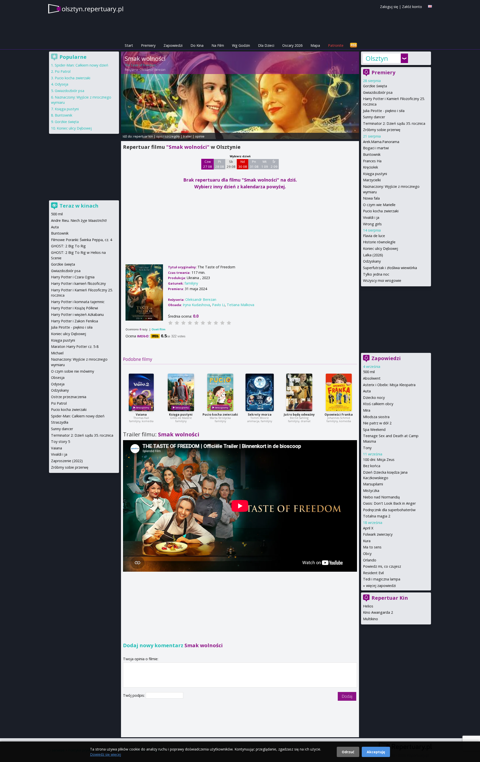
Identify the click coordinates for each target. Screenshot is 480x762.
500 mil (369, 371)
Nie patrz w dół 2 (377, 423)
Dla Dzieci (266, 45)
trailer (187, 136)
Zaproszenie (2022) (67, 460)
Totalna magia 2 (376, 516)
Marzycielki (372, 180)
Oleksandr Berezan (153, 70)
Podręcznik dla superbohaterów (389, 509)
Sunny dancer (374, 117)
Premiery (148, 45)
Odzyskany (372, 261)
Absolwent (371, 378)
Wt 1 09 (264, 164)
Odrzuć (348, 751)
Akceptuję (376, 751)
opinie (199, 136)
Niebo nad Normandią (381, 497)
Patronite (336, 45)
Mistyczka (371, 490)
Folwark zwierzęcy (377, 534)
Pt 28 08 (219, 164)
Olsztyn (377, 58)
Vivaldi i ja (371, 217)
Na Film (218, 45)
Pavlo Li (218, 304)
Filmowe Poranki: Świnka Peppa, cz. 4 (81, 239)
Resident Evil (373, 572)
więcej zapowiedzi (381, 585)
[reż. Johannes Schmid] (339, 392)
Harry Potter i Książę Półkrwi (74, 308)
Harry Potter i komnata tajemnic (77, 301)
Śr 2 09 (274, 164)
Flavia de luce (374, 235)
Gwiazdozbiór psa (377, 92)
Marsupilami (373, 484)
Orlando (369, 560)
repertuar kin (143, 136)
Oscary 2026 (292, 45)
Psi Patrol (62, 71)
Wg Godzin (241, 45)
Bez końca (371, 465)
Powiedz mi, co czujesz (382, 566)
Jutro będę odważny (299, 414)
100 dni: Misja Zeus (378, 459)
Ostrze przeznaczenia (68, 396)
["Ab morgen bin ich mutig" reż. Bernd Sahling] (299, 392)
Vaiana (141, 414)
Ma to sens (372, 547)
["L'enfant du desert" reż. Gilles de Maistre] (181, 392)
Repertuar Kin (390, 597)
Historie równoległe (379, 242)
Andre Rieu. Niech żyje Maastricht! (79, 220)
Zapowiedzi (173, 45)
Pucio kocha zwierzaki (220, 414)
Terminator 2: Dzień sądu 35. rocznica (394, 123)
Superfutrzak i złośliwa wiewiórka (390, 267)
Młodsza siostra (376, 416)
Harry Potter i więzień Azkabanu (77, 314)
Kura (366, 540)
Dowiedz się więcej (105, 754)
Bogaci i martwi (376, 148)
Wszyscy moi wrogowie (382, 280)
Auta (367, 391)
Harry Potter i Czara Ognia (72, 277)
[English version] (430, 6)
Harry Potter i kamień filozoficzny (78, 283)
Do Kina (197, 45)
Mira (366, 410)
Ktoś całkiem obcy (378, 403)
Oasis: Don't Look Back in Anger (389, 503)
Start (129, 45)
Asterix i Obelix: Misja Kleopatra (389, 384)
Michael (57, 353)
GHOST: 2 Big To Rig (68, 246)
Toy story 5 (60, 441)
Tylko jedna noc (376, 274)
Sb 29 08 (231, 164)
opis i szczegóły (168, 136)
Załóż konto (412, 6)
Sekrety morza (260, 414)
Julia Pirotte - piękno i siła (383, 110)
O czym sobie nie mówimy (72, 371)
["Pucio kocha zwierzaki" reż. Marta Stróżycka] (220, 392)
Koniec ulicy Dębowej (380, 248)
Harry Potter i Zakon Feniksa (74, 321)
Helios (368, 606)
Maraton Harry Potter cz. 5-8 (74, 346)
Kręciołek (370, 167)
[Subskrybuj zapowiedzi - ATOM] (354, 45)
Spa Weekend (374, 429)
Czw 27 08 (207, 164)
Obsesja (57, 377)
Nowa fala (371, 198)
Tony (367, 447)
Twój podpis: (134, 695)
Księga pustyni (180, 414)
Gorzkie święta (375, 86)
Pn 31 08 (254, 164)
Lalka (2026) (373, 255)
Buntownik (371, 154)
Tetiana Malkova (240, 304)
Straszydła (59, 422)
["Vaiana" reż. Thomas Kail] (141, 392)
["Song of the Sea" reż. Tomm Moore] (260, 392)
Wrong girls (372, 224)
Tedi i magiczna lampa (381, 579)
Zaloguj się (389, 6)
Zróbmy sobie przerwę (381, 129)
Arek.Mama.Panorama (381, 141)
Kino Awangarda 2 (378, 612)
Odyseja (61, 84)
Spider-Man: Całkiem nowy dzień (81, 65)
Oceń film (158, 329)
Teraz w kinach (79, 205)
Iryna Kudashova (196, 304)
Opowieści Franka (338, 414)
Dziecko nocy (374, 397)
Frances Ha (372, 161)
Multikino (370, 618)
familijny (191, 283)
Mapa (315, 45)
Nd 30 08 (242, 164)
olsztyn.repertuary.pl (93, 8)
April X (368, 528)
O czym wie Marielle (379, 204)
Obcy (367, 553)
